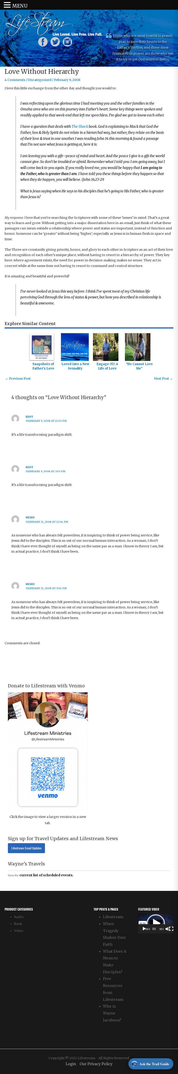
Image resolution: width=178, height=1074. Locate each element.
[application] (155, 923)
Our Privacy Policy (96, 1064)
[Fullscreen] (171, 929)
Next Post (163, 379)
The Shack (80, 126)
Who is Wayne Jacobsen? (112, 1013)
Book (18, 924)
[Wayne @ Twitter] (55, 42)
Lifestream (113, 916)
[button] (155, 923)
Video (18, 931)
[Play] (144, 929)
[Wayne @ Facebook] (43, 42)
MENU (20, 6)
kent (29, 416)
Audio (18, 917)
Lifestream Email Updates (26, 848)
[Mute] (167, 929)
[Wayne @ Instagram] (67, 42)
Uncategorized (39, 80)
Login (71, 1064)
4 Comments (15, 80)
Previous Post (18, 379)
